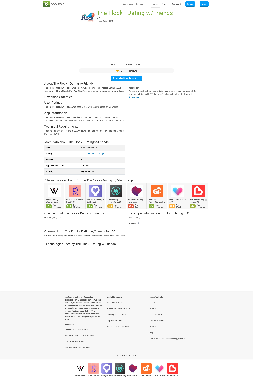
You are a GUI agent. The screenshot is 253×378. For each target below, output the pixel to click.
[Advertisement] (123, 44)
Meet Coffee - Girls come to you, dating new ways (177, 200)
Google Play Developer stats (118, 308)
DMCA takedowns (157, 320)
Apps (155, 4)
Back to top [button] (246, 354)
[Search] (147, 4)
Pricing (164, 4)
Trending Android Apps (116, 314)
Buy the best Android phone (118, 327)
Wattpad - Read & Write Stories (77, 347)
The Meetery (112, 200)
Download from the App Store (127, 78)
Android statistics (114, 302)
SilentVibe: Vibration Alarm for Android (80, 335)
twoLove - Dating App (198, 200)
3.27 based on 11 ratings (92, 153)
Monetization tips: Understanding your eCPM (168, 339)
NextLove (153, 200)
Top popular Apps (114, 320)
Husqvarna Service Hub (74, 341)
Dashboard (176, 4)
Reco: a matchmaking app (74, 200)
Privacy (153, 308)
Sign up (190, 4)
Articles (153, 327)
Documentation (156, 314)
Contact (153, 302)
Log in (204, 4)
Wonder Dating (52, 200)
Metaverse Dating (135, 200)
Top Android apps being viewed (77, 329)
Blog (151, 333)
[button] (168, 223)
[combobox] (133, 4)
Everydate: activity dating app (95, 200)
